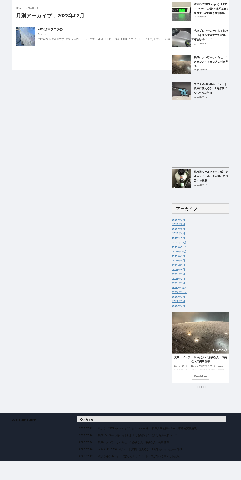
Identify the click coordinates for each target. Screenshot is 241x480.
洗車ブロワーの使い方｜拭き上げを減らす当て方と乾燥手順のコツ (211, 35)
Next (225, 349)
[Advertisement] (200, 137)
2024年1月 (178, 238)
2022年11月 (179, 292)
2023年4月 (178, 269)
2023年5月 (178, 265)
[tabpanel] (200, 347)
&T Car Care (24, 420)
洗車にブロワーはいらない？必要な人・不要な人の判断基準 (211, 62)
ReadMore (200, 376)
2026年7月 (178, 220)
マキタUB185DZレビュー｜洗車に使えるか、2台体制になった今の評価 (210, 88)
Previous (175, 349)
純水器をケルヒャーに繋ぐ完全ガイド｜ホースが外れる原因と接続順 (211, 176)
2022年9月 (178, 296)
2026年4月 (178, 233)
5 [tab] (205, 387)
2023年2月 (178, 278)
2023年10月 (179, 251)
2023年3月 (178, 274)
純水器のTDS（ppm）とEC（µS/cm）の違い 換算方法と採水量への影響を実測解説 (211, 9)
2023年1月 (178, 283)
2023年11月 (179, 247)
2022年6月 (178, 305)
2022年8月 (178, 301)
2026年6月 (178, 224)
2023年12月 (179, 242)
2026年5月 (178, 229)
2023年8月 (178, 256)
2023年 (30, 8)
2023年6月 (178, 260)
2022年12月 (179, 287)
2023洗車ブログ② (50, 29)
